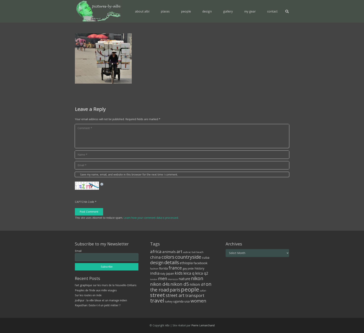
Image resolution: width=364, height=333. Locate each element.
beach (199, 252)
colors (168, 257)
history (199, 268)
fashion (154, 268)
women (198, 301)
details (171, 262)
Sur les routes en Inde (88, 295)
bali (194, 252)
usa (187, 301)
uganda (178, 301)
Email (78, 251)
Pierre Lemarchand (203, 325)
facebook (200, 263)
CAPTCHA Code (84, 202)
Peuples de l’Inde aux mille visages (96, 290)
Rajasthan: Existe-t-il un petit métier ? (97, 305)
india (155, 273)
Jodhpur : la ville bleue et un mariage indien (101, 300)
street (157, 295)
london (153, 279)
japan (170, 273)
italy (162, 273)
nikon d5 (179, 284)
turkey (169, 301)
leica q (188, 273)
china (155, 257)
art (179, 251)
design (157, 262)
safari (203, 290)
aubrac (187, 252)
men (162, 278)
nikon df (197, 284)
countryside (188, 257)
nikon (197, 278)
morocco (173, 279)
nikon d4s (160, 284)
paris (175, 290)
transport (194, 295)
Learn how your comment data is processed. (151, 217)
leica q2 (201, 273)
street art (175, 295)
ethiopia (186, 263)
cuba (205, 257)
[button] (172, 11)
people (190, 289)
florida (163, 268)
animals (169, 251)
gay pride (188, 268)
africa (156, 251)
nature (184, 278)
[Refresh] (102, 184)
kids (179, 273)
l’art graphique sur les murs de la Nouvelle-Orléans (105, 285)
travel (157, 300)
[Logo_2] (98, 11)
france (175, 268)
